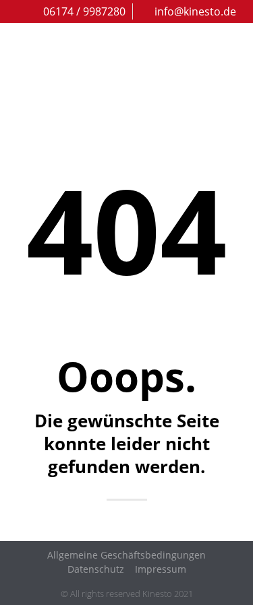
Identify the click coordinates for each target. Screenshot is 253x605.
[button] (234, 80)
